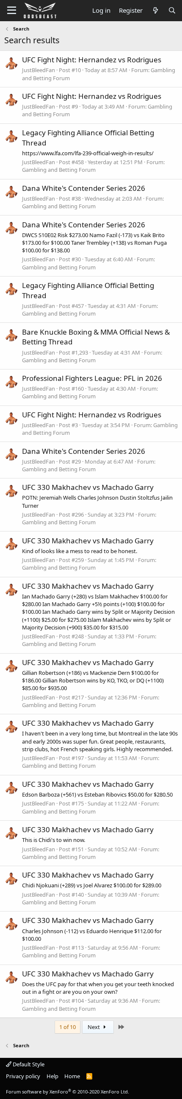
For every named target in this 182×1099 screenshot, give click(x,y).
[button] (12, 10)
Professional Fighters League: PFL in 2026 (92, 378)
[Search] (172, 10)
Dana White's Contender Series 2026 (83, 188)
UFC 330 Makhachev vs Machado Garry (88, 487)
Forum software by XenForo (67, 1091)
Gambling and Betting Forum (59, 169)
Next (94, 1027)
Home (72, 1076)
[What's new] (155, 10)
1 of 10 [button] (67, 1027)
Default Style (27, 1064)
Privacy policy (23, 1076)
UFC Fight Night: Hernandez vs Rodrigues (91, 59)
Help (52, 1076)
